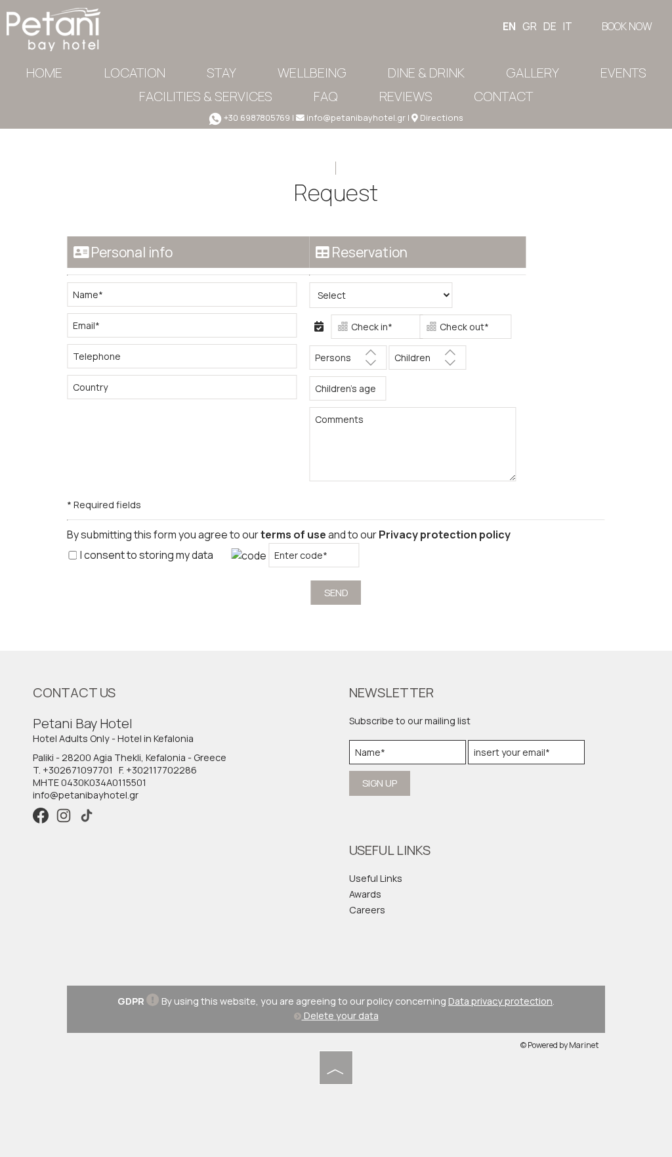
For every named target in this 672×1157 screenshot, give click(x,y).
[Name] (188, 297)
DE (549, 26)
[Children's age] (345, 391)
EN (509, 26)
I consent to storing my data (145, 555)
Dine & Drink (426, 72)
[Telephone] (188, 359)
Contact (503, 96)
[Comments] (417, 449)
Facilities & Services (205, 96)
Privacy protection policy (445, 534)
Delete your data (340, 1015)
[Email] (188, 328)
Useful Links (375, 878)
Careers (367, 910)
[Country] (188, 390)
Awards (365, 894)
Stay (221, 72)
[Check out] (462, 330)
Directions (441, 117)
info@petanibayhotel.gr (355, 117)
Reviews (405, 96)
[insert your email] (526, 755)
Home (44, 72)
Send (336, 593)
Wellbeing (312, 72)
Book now (627, 26)
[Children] (427, 360)
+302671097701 (78, 770)
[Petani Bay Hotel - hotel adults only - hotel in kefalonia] (53, 28)
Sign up (379, 783)
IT (567, 26)
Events (623, 72)
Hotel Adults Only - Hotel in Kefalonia (113, 738)
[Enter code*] (313, 558)
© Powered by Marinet (559, 1045)
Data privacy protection (500, 1001)
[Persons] (348, 360)
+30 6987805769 (257, 117)
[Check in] (374, 330)
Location (134, 72)
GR (529, 26)
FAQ (326, 96)
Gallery (532, 72)
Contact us (74, 692)
